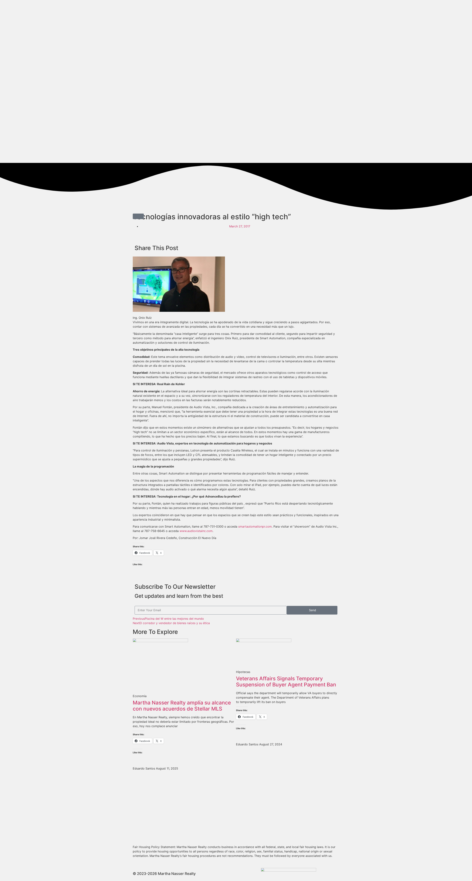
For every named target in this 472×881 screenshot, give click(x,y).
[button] (138, 216)
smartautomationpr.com (255, 526)
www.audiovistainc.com (196, 531)
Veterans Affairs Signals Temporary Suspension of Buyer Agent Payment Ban (286, 681)
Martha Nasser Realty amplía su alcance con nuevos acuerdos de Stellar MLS (182, 705)
